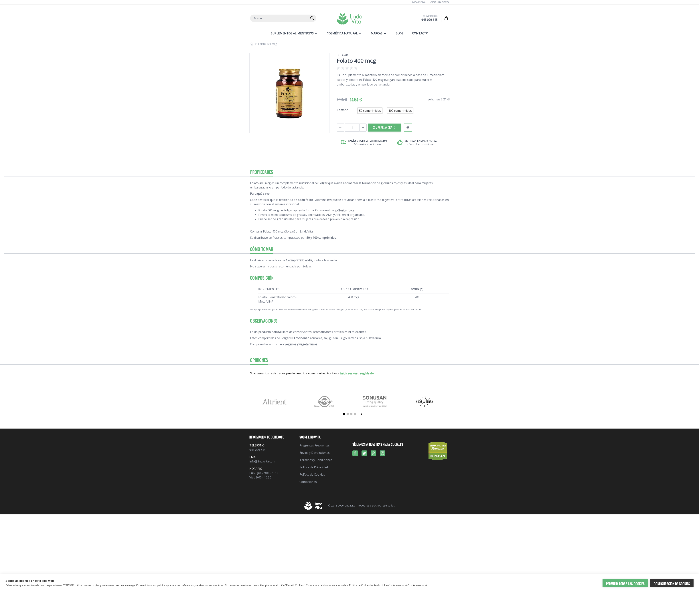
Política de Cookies (312, 474)
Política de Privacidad (313, 467)
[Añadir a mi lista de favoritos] (408, 128)
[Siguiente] (363, 414)
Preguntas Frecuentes (314, 445)
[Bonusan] (374, 401)
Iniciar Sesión (419, 2)
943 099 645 (429, 20)
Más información (419, 585)
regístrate (367, 373)
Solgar (342, 55)
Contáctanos (308, 482)
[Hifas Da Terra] (424, 401)
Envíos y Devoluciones (314, 453)
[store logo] (349, 19)
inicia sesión (348, 373)
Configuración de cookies (672, 583)
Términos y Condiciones (315, 460)
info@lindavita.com (262, 461)
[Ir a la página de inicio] (252, 44)
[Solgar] (324, 401)
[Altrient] (274, 401)
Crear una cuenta (439, 2)
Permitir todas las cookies (625, 583)
